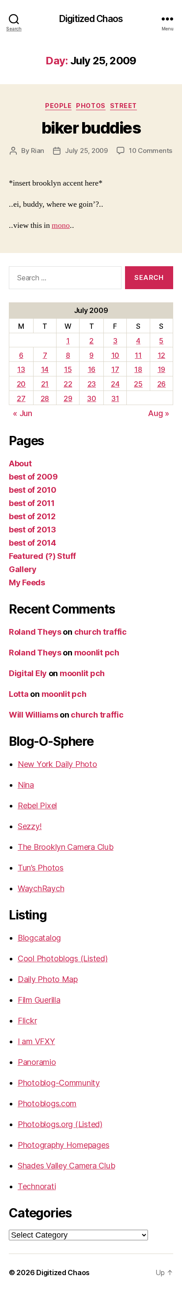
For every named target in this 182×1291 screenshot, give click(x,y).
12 (161, 355)
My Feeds (27, 582)
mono (61, 225)
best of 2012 (32, 516)
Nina (26, 784)
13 (21, 369)
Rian (37, 150)
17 (115, 369)
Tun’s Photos (41, 867)
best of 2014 (32, 542)
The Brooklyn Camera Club (66, 847)
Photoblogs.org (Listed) (60, 1124)
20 (21, 383)
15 (68, 369)
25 (138, 383)
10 (115, 355)
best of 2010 (33, 490)
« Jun (22, 413)
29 (68, 398)
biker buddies (91, 128)
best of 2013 (32, 529)
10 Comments (150, 150)
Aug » (158, 413)
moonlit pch (96, 652)
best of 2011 (32, 503)
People (58, 105)
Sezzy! (30, 826)
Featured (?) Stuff (42, 556)
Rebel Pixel (37, 805)
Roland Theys (35, 631)
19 (161, 369)
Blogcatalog (39, 937)
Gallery (23, 569)
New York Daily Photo (57, 764)
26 (161, 383)
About (20, 463)
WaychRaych (41, 888)
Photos (90, 105)
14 (45, 369)
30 (91, 398)
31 (115, 398)
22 (68, 383)
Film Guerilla (39, 1000)
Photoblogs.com (47, 1103)
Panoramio (37, 1062)
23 (91, 383)
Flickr (27, 1020)
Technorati (37, 1186)
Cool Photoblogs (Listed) (63, 958)
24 (115, 383)
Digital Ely (28, 673)
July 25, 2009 (86, 150)
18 (138, 369)
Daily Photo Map (48, 979)
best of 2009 (33, 476)
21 (45, 383)
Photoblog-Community (59, 1082)
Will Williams (33, 714)
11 (138, 355)
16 (91, 369)
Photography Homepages (63, 1145)
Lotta (19, 694)
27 (21, 398)
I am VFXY (36, 1041)
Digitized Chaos (91, 18)
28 (45, 398)
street (123, 105)
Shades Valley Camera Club (66, 1165)
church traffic (100, 631)
